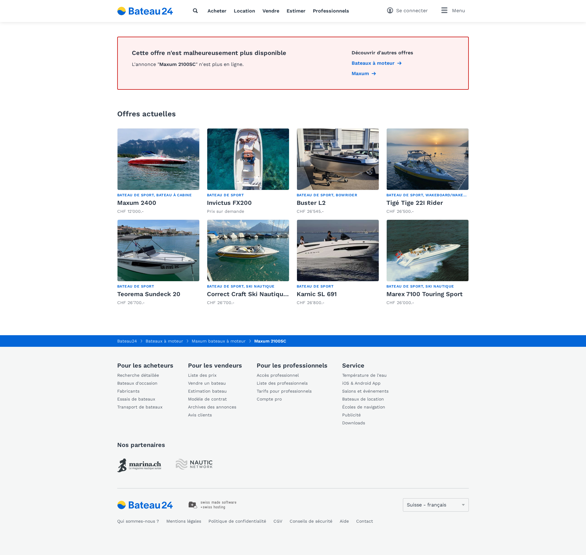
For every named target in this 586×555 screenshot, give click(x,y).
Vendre (270, 11)
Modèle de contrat (207, 399)
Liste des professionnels (282, 383)
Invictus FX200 (229, 202)
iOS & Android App (361, 383)
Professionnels (331, 11)
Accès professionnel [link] (278, 375)
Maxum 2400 (136, 202)
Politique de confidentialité (237, 521)
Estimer (296, 11)
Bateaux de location (363, 399)
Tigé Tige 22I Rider (414, 202)
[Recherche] (196, 11)
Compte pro (269, 399)
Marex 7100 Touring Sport (424, 294)
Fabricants (128, 391)
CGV (277, 521)
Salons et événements (365, 391)
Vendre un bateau (207, 383)
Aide (344, 521)
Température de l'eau (364, 375)
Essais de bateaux (136, 399)
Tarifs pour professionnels (284, 391)
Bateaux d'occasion (137, 383)
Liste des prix (202, 375)
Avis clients (200, 414)
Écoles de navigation (363, 406)
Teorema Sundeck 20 (148, 294)
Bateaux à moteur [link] (373, 63)
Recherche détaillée (138, 375)
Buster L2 (311, 202)
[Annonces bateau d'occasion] (145, 11)
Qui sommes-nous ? (138, 521)
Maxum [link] (360, 73)
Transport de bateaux (139, 406)
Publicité (351, 414)
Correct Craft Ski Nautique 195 (252, 294)
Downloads (353, 422)
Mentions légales (183, 521)
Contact (364, 521)
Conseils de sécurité (311, 521)
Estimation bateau (207, 391)
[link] (158, 171)
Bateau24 (127, 341)
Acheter (217, 11)
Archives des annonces (212, 406)
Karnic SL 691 (317, 294)
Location (244, 11)
